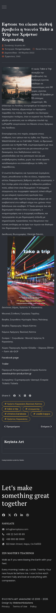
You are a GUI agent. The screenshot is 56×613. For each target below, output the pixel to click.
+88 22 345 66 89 (15, 534)
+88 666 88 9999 (15, 539)
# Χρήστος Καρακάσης (16, 419)
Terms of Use (20, 606)
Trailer (5, 363)
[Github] (15, 515)
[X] (19, 395)
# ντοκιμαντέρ (32, 408)
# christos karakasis (15, 413)
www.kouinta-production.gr (16, 373)
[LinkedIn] (24, 395)
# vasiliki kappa (41, 413)
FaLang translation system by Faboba (13, 460)
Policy (33, 606)
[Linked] (21, 515)
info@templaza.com (17, 529)
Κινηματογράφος (22, 49)
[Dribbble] (27, 515)
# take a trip (11, 408)
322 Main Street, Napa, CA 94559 (23, 544)
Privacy (6, 606)
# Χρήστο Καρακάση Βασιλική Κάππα (23, 403)
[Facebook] (14, 395)
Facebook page (10, 357)
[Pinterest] (30, 395)
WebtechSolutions (23, 602)
